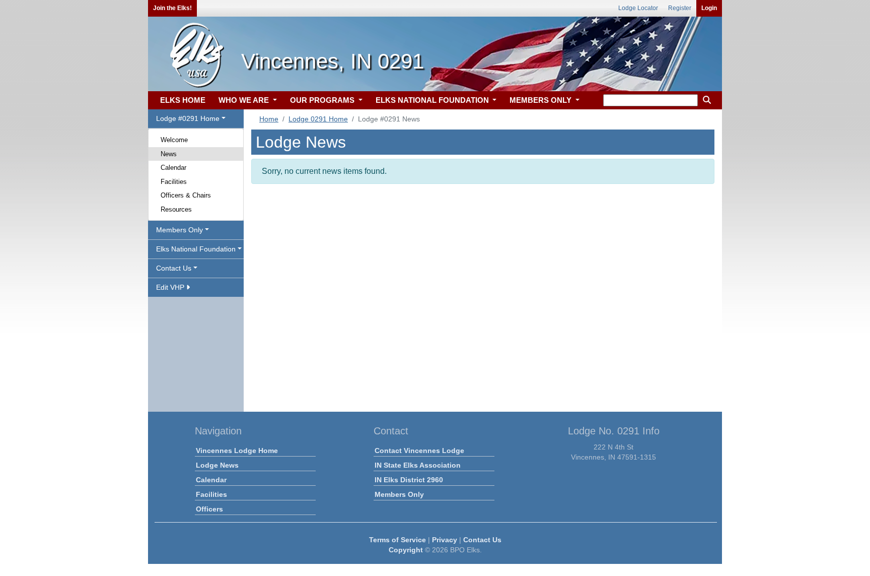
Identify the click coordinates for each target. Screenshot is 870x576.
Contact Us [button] (173, 268)
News (169, 154)
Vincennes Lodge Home (237, 450)
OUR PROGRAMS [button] (323, 100)
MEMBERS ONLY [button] (541, 100)
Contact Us (482, 540)
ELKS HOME (182, 100)
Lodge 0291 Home (318, 119)
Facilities (174, 181)
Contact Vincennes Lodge (419, 450)
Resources (176, 209)
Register (679, 8)
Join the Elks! (172, 8)
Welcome (174, 140)
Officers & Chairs (186, 195)
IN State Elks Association (418, 465)
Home (268, 119)
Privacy (444, 540)
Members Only (399, 494)
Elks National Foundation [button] (196, 249)
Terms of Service (397, 540)
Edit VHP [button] (171, 287)
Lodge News (217, 465)
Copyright (406, 550)
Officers (209, 509)
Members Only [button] (179, 230)
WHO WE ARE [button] (245, 100)
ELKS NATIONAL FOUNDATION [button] (433, 100)
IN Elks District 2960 (409, 480)
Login (709, 8)
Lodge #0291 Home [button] (188, 118)
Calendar (173, 167)
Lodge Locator (638, 8)
